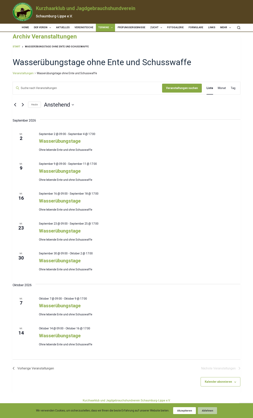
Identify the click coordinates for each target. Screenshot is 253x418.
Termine (103, 27)
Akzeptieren (184, 410)
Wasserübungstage (60, 141)
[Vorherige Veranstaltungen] (15, 104)
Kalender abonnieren (218, 381)
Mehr (223, 27)
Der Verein (40, 27)
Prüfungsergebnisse (131, 27)
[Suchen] (238, 27)
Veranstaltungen (23, 73)
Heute (34, 104)
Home (25, 27)
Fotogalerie (175, 27)
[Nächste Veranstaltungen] (22, 104)
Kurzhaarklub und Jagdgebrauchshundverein (85, 8)
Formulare (196, 27)
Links (211, 27)
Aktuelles (63, 27)
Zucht (154, 27)
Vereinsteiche (84, 27)
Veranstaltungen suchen (182, 88)
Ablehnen (207, 410)
